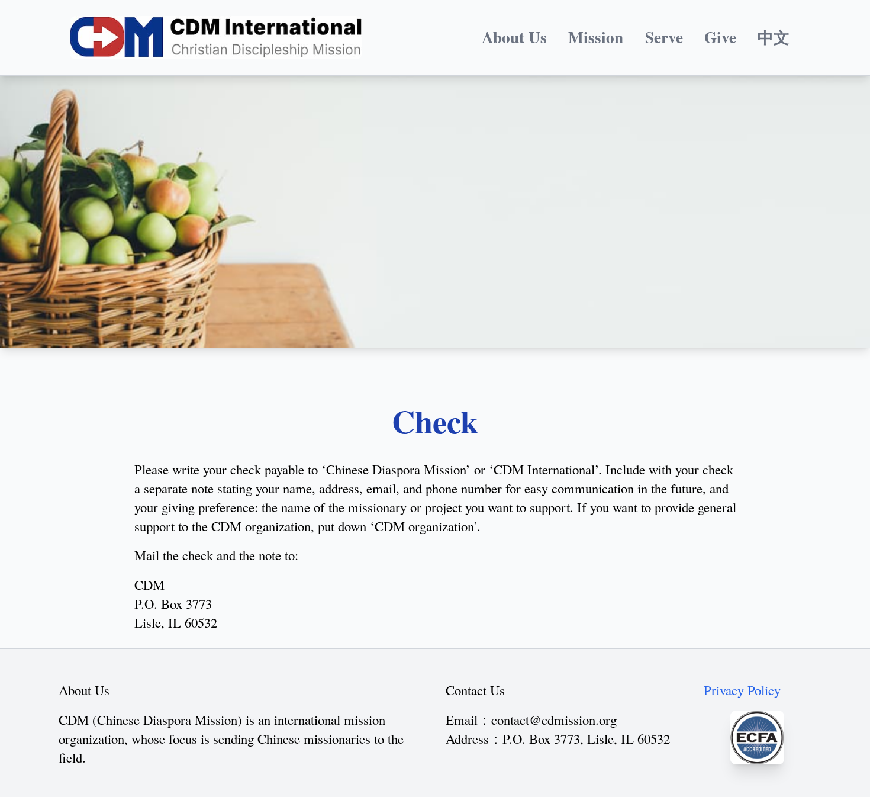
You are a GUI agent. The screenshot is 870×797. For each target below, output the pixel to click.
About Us (514, 37)
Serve (664, 37)
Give (720, 37)
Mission (595, 37)
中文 (774, 37)
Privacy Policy (742, 690)
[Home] (216, 37)
